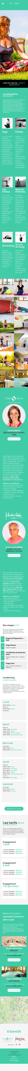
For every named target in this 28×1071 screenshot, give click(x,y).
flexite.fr (14, 1056)
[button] (14, 1008)
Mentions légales (14, 1060)
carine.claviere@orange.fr (14, 955)
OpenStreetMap (19, 1023)
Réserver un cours (14, 809)
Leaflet (13, 1023)
